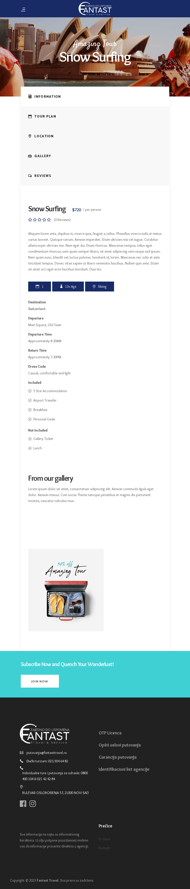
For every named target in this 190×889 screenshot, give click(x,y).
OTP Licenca (110, 733)
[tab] (95, 96)
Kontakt (104, 848)
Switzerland (36, 309)
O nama (104, 839)
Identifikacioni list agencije (124, 769)
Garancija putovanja (118, 757)
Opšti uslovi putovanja (120, 745)
